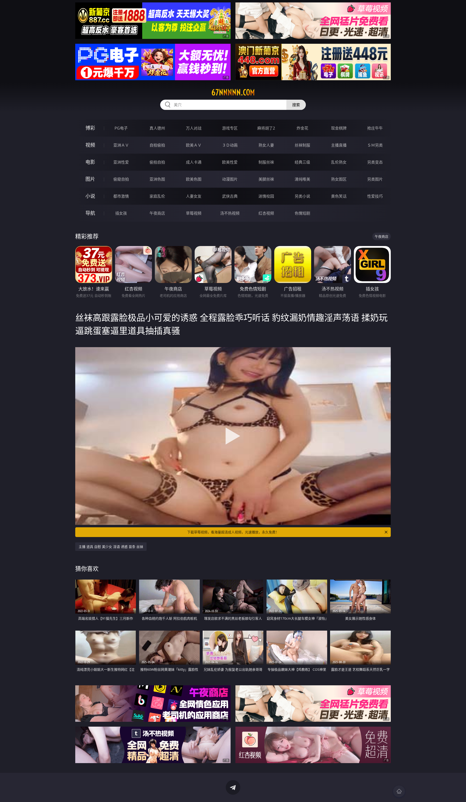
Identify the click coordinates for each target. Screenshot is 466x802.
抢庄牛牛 (375, 128)
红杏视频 (266, 213)
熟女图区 (339, 179)
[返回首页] (399, 791)
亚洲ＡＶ (121, 145)
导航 (90, 213)
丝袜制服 (302, 145)
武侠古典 (230, 196)
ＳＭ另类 (375, 145)
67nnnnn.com (233, 92)
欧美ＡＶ (193, 145)
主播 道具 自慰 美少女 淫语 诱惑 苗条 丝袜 (111, 546)
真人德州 (157, 128)
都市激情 (121, 196)
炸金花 (302, 128)
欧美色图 (193, 179)
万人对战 (193, 128)
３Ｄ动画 (230, 145)
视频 (90, 145)
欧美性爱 (230, 162)
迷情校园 (266, 196)
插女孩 (121, 213)
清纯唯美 (302, 179)
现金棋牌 (339, 128)
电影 (90, 162)
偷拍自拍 (157, 162)
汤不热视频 (230, 213)
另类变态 (375, 162)
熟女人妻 (266, 145)
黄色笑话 (339, 196)
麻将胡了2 (266, 128)
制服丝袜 (266, 162)
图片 (90, 179)
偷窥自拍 (121, 179)
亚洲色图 (157, 179)
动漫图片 (230, 179)
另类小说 (302, 196)
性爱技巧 (375, 196)
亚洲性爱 (121, 162)
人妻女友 (193, 196)
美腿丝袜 (266, 179)
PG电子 (121, 128)
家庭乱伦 (157, 196)
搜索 (296, 104)
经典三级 (302, 162)
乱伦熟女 (339, 162)
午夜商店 (157, 213)
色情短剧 (302, 213)
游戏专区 (230, 128)
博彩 (90, 128)
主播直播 (339, 145)
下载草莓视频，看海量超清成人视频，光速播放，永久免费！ (233, 532)
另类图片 (375, 179)
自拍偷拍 (157, 145)
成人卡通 (193, 162)
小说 (90, 196)
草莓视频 (193, 213)
